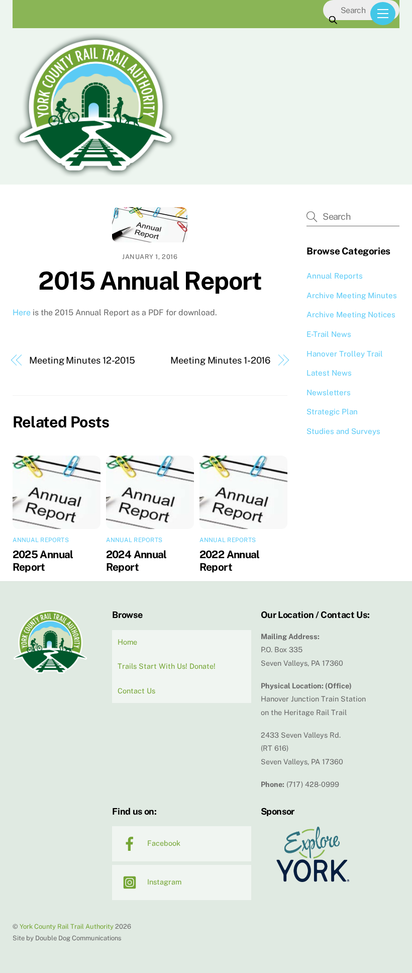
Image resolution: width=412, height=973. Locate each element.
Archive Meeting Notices (350, 314)
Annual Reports (41, 540)
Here (22, 312)
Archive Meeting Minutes (351, 295)
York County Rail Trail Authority (67, 926)
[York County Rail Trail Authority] (95, 175)
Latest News (329, 373)
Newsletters (328, 392)
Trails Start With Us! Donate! (167, 666)
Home (127, 642)
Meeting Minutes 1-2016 (220, 360)
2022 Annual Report (229, 560)
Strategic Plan (332, 411)
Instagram (163, 881)
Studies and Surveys (343, 431)
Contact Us (136, 690)
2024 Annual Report (136, 560)
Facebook (162, 843)
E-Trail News (328, 334)
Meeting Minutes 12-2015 (82, 360)
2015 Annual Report (149, 280)
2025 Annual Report (43, 560)
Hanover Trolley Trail (344, 353)
